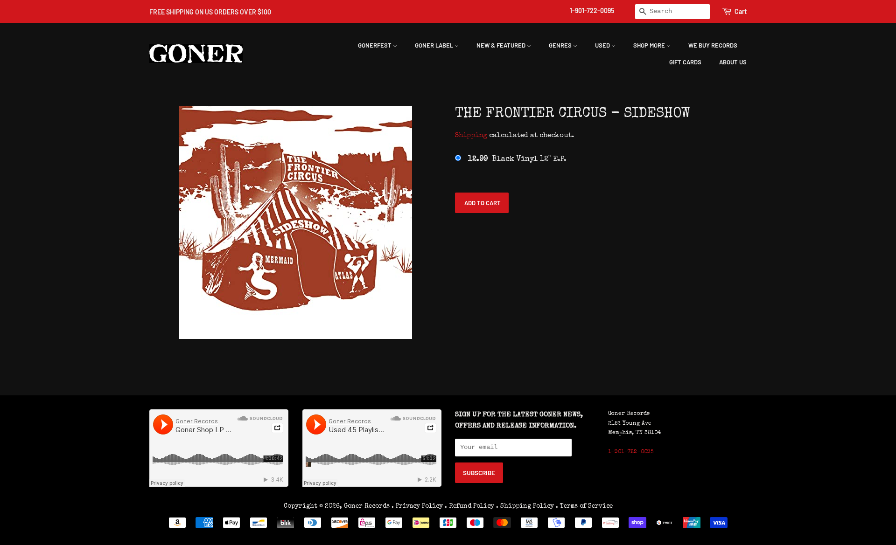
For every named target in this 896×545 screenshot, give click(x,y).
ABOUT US (733, 62)
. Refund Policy (469, 506)
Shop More (649, 45)
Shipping (471, 135)
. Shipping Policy (525, 506)
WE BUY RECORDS (712, 45)
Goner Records (368, 506)
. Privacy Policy (417, 506)
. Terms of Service (584, 506)
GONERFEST (375, 45)
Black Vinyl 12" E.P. (517, 159)
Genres (561, 45)
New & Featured (501, 45)
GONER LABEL (435, 45)
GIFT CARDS (685, 62)
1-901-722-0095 (592, 10)
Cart (741, 11)
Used (603, 45)
